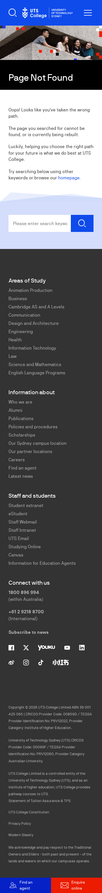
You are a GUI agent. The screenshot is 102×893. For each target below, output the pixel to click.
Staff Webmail (22, 522)
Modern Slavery (20, 835)
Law (12, 356)
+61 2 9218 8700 (26, 611)
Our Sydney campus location (37, 443)
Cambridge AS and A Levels (36, 307)
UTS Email (18, 538)
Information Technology (32, 348)
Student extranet (25, 505)
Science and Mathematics (34, 364)
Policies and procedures (33, 426)
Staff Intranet (22, 530)
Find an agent (22, 468)
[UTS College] (47, 12)
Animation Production (30, 290)
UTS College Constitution (28, 812)
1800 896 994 (23, 592)
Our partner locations (30, 451)
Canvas (15, 555)
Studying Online (24, 546)
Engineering (20, 331)
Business (17, 298)
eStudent (17, 513)
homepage (69, 177)
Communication (24, 315)
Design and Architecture (33, 323)
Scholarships (21, 435)
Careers (16, 459)
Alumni (15, 410)
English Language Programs (36, 372)
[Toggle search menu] (12, 12)
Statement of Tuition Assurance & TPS (39, 801)
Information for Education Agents (42, 563)
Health (15, 339)
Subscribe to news (28, 632)
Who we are (20, 402)
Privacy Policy (19, 823)
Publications (20, 418)
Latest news (20, 476)
